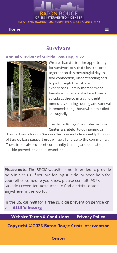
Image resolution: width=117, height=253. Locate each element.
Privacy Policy (91, 216)
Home (14, 29)
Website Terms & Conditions (40, 216)
